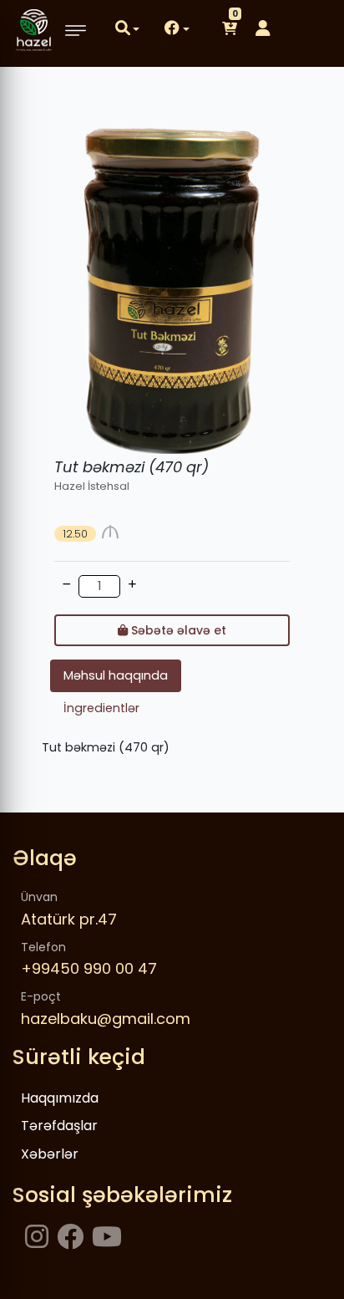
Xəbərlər (49, 1154)
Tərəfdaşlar (59, 1125)
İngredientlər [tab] (101, 708)
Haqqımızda (60, 1098)
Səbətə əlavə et (177, 630)
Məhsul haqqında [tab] (115, 675)
